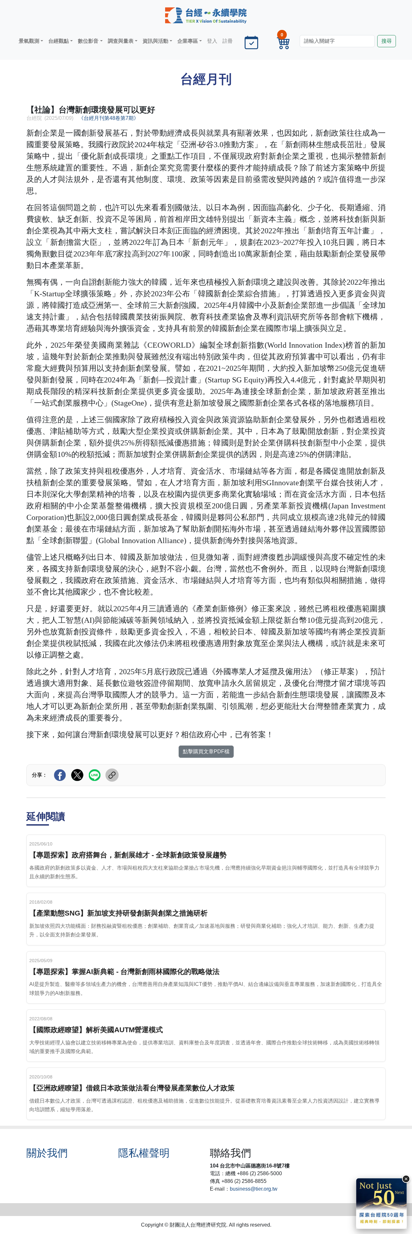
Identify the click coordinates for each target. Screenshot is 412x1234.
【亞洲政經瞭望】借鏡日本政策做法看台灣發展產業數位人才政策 (132, 1088)
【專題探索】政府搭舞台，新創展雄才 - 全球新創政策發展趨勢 (128, 855)
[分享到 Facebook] (60, 775)
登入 (212, 41)
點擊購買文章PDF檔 (206, 751)
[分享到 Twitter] (77, 775)
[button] (31, 41)
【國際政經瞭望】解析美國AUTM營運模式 (96, 1030)
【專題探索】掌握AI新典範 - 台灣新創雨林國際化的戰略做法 (124, 972)
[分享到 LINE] (94, 775)
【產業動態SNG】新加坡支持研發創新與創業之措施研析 (118, 913)
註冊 (227, 41)
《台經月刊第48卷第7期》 (109, 118)
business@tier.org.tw (253, 1189)
